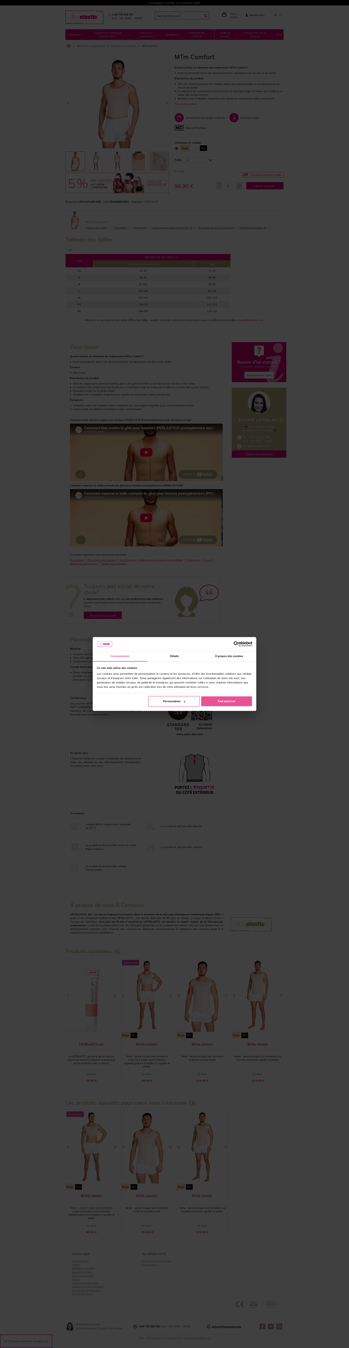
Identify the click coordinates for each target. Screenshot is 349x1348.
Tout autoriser (226, 701)
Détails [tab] (174, 656)
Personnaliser (172, 701)
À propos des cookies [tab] (229, 656)
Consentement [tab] (120, 656)
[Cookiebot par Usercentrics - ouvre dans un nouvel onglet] (236, 644)
